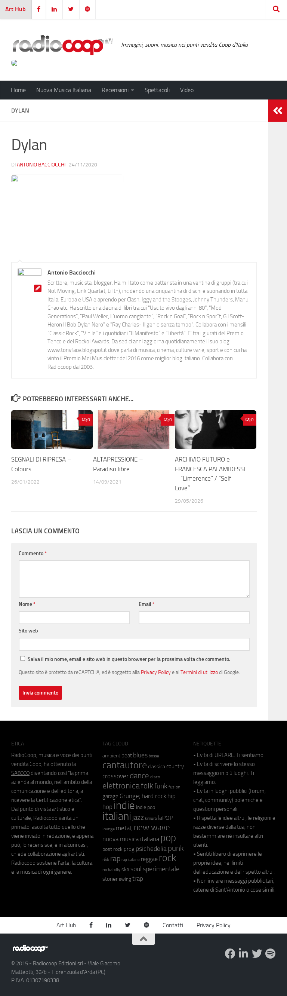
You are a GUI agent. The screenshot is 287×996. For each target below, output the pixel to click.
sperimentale (161, 869)
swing (125, 879)
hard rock (154, 796)
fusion (174, 787)
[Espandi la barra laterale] (277, 110)
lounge (108, 828)
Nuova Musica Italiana (63, 90)
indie (124, 805)
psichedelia (151, 849)
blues (140, 755)
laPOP (165, 818)
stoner (110, 879)
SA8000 (20, 773)
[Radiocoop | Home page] (62, 45)
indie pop (145, 807)
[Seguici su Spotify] (270, 954)
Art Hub (15, 9)
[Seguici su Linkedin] (243, 954)
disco (155, 776)
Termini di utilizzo (199, 672)
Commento (33, 553)
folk (147, 785)
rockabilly (111, 869)
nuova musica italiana (130, 839)
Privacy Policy (156, 672)
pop (168, 838)
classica (156, 766)
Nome (27, 604)
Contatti (173, 925)
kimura (151, 818)
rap (115, 858)
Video (187, 90)
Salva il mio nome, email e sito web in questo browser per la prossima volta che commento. (129, 659)
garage (110, 796)
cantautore (124, 765)
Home (18, 90)
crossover (115, 776)
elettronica (121, 786)
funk (160, 786)
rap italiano (130, 859)
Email (147, 604)
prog (129, 849)
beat (126, 755)
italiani (116, 816)
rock (167, 858)
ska (125, 869)
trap (137, 878)
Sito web (28, 631)
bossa (154, 756)
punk (176, 848)
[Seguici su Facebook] (230, 954)
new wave (152, 827)
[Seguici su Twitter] (257, 954)
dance (139, 775)
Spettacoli (157, 90)
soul (136, 869)
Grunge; (130, 796)
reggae (149, 858)
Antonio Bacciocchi (41, 165)
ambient (111, 756)
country (175, 766)
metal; (124, 828)
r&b (105, 859)
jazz (138, 817)
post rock (112, 849)
